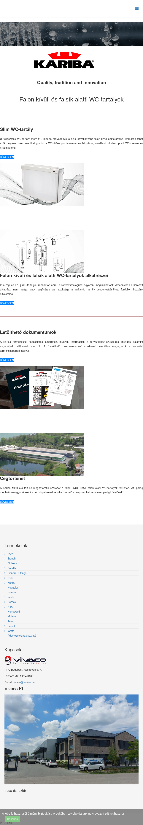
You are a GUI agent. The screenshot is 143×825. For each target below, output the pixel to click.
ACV (10, 553)
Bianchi (11, 558)
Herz (10, 606)
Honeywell (13, 611)
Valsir (10, 597)
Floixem (12, 563)
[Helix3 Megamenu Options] (137, 8)
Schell (11, 626)
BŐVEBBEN (7, 157)
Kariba (11, 582)
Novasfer (12, 587)
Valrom (11, 592)
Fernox (11, 602)
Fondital (12, 568)
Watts (10, 631)
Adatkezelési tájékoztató (21, 635)
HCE (10, 578)
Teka (10, 621)
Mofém (11, 616)
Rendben (12, 819)
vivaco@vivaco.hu (24, 682)
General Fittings (16, 573)
